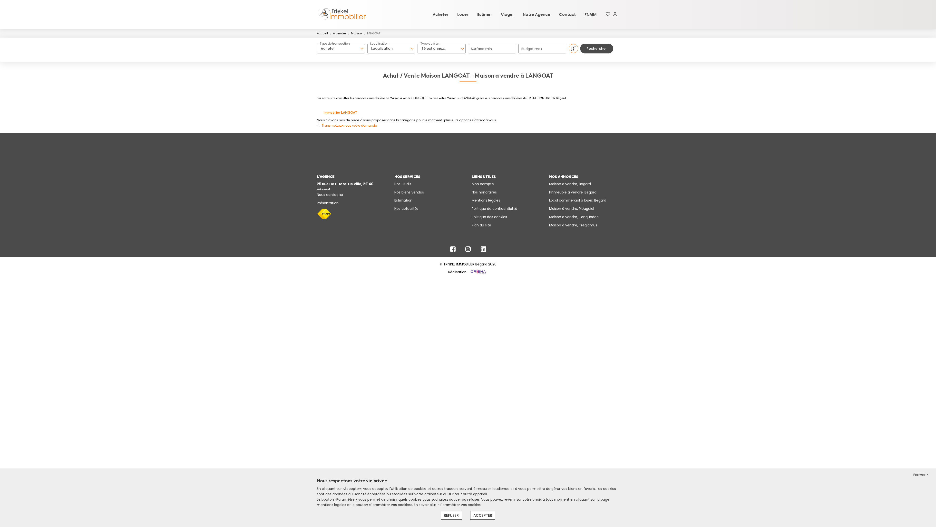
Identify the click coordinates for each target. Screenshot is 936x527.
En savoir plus (426, 504)
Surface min (481, 48)
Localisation (379, 43)
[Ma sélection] (608, 14)
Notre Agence (536, 14)
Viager (507, 14)
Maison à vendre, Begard (570, 184)
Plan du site (481, 225)
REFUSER (451, 515)
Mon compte (483, 184)
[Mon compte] (615, 14)
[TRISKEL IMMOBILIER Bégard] (341, 14)
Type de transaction (335, 43)
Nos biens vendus (409, 192)
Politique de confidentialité (494, 208)
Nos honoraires (484, 192)
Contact (567, 14)
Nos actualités (406, 208)
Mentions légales (486, 200)
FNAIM (590, 14)
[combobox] (341, 48)
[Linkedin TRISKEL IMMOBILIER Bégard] (483, 250)
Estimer (484, 14)
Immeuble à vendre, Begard (572, 192)
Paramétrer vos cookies (460, 504)
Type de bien (429, 43)
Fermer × (921, 474)
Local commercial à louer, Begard (577, 200)
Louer (462, 14)
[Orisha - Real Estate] (478, 272)
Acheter (440, 14)
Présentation (328, 203)
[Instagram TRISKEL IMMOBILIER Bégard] (468, 250)
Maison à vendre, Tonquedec (574, 216)
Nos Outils (402, 184)
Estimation (403, 200)
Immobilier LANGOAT (340, 112)
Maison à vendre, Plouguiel (571, 208)
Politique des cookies (489, 216)
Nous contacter (330, 194)
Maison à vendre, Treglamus (573, 225)
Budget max (531, 48)
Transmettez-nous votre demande (349, 125)
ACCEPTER (482, 515)
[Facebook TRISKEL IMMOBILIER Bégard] (452, 250)
